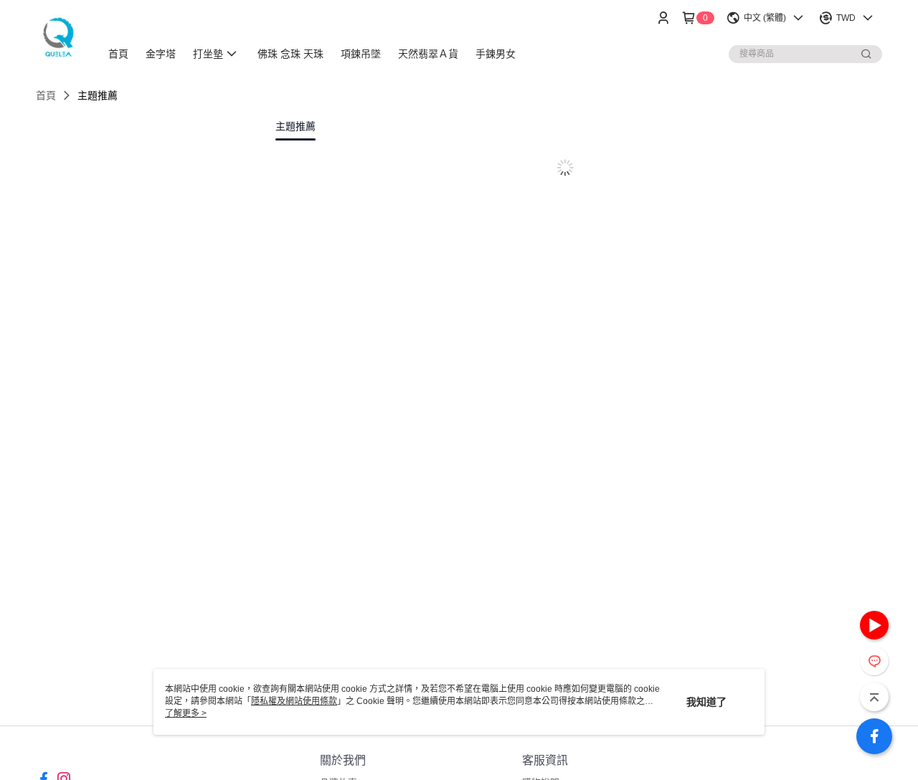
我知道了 (706, 702)
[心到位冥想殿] (59, 37)
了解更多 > (186, 713)
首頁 (46, 95)
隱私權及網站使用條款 (294, 701)
